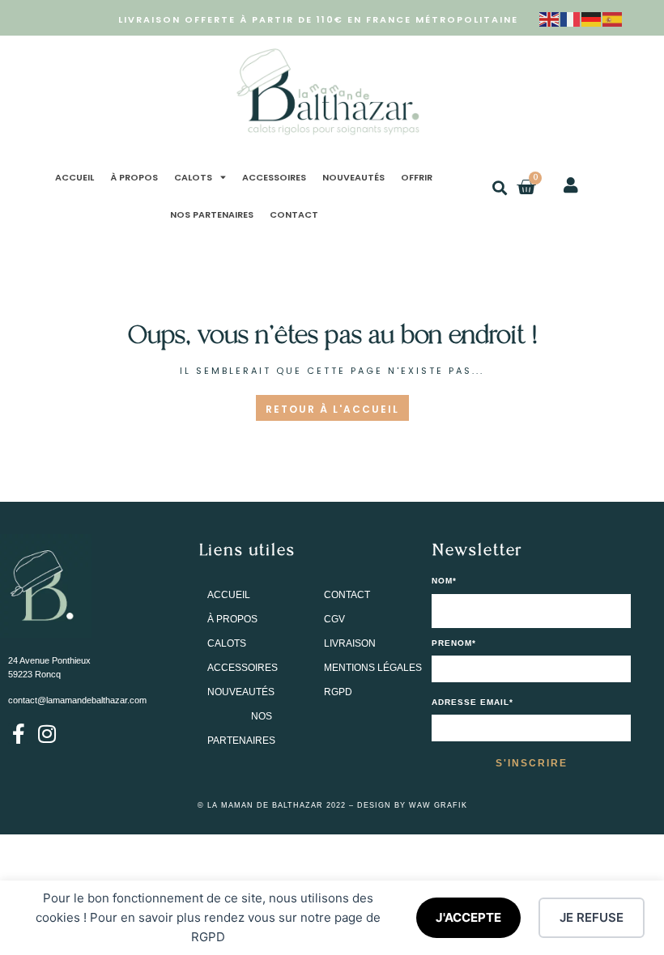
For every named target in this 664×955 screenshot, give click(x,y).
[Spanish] (613, 18)
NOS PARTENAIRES (211, 214)
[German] (591, 18)
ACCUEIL (74, 177)
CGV (334, 619)
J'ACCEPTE (468, 917)
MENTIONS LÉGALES (373, 667)
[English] (549, 18)
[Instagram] (46, 734)
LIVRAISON (350, 643)
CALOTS (193, 177)
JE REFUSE (592, 917)
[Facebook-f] (18, 734)
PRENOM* (454, 643)
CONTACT (294, 214)
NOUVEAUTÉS (353, 177)
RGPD (338, 692)
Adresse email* (472, 702)
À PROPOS (134, 177)
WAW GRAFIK (438, 805)
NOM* (444, 581)
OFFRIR (416, 177)
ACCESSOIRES (274, 177)
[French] (570, 18)
